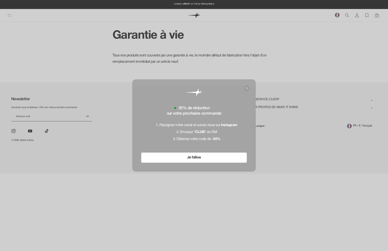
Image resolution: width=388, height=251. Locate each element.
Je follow (194, 157)
